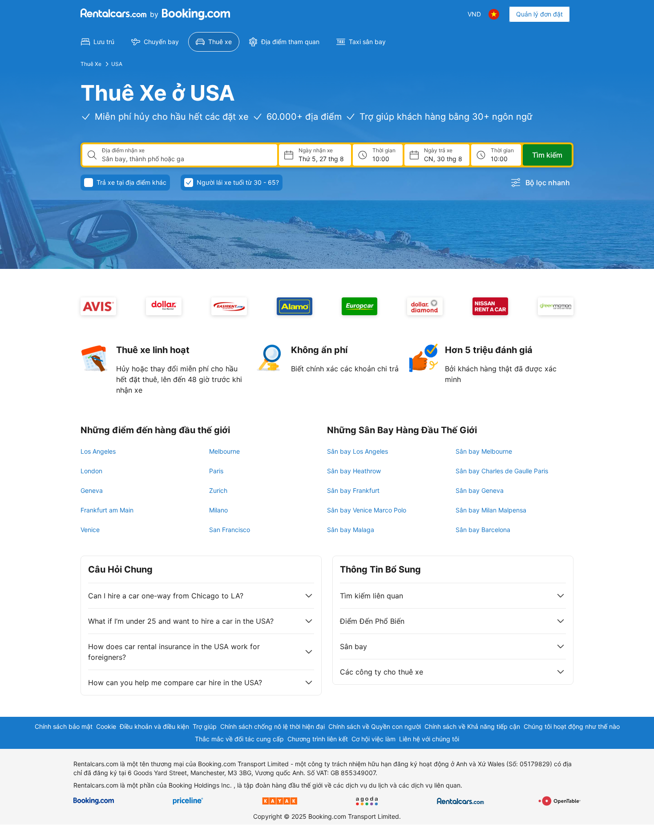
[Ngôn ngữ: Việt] (494, 14)
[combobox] (186, 158)
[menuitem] (97, 42)
